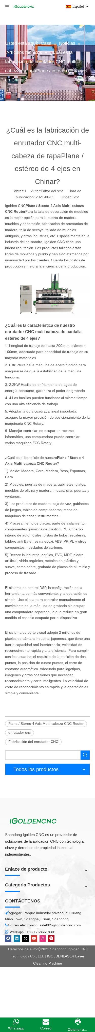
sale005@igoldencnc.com (60, 925)
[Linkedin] (17, 938)
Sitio (75, 197)
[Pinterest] (51, 938)
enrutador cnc (19, 732)
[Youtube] (34, 938)
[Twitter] (25, 938)
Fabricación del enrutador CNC (33, 742)
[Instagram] (43, 938)
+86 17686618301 (41, 932)
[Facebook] (8, 938)
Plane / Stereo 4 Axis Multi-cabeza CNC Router (46, 724)
